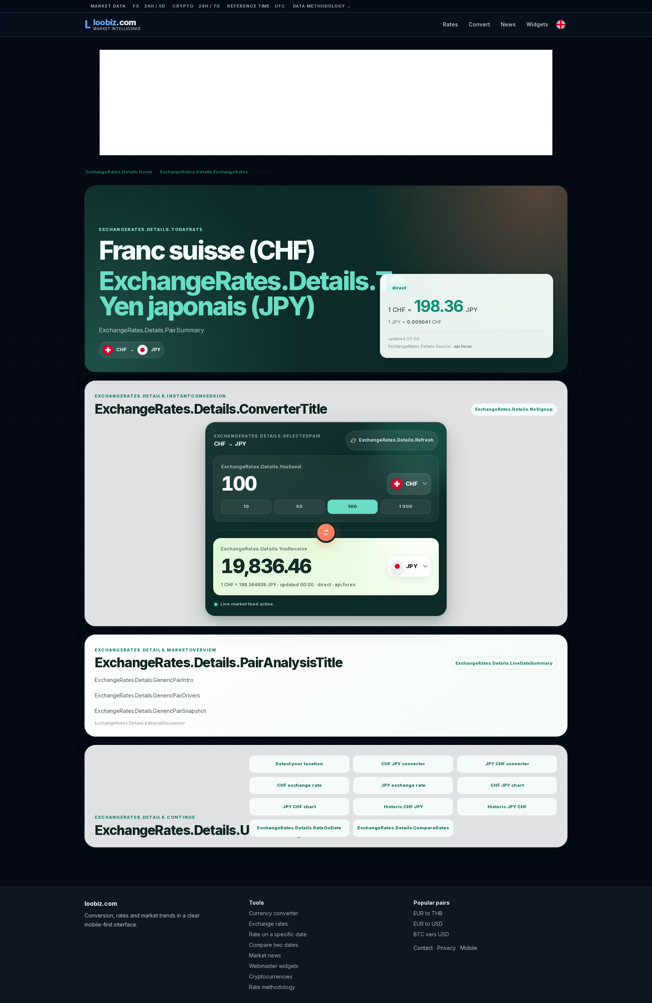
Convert (479, 24)
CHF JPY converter (403, 763)
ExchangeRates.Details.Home (119, 171)
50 (299, 506)
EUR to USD (428, 923)
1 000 (405, 506)
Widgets (537, 24)
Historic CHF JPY (403, 806)
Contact (423, 948)
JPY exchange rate (403, 785)
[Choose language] (560, 24)
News (508, 24)
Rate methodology (272, 987)
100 (352, 506)
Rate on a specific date (278, 934)
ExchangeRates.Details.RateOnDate (299, 827)
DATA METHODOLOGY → (322, 6)
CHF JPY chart (507, 785)
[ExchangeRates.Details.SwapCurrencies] (326, 532)
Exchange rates (268, 923)
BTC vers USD (431, 934)
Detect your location (299, 763)
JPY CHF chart (299, 806)
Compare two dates (273, 945)
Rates (450, 24)
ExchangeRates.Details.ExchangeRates (204, 171)
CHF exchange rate (299, 785)
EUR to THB (428, 913)
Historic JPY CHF (507, 806)
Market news (265, 955)
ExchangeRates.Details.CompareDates (403, 827)
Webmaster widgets (273, 966)
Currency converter (273, 913)
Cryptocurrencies (270, 976)
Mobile (468, 948)
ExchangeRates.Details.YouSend (261, 466)
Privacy (446, 948)
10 (246, 506)
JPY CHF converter (507, 763)
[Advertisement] (326, 102)
